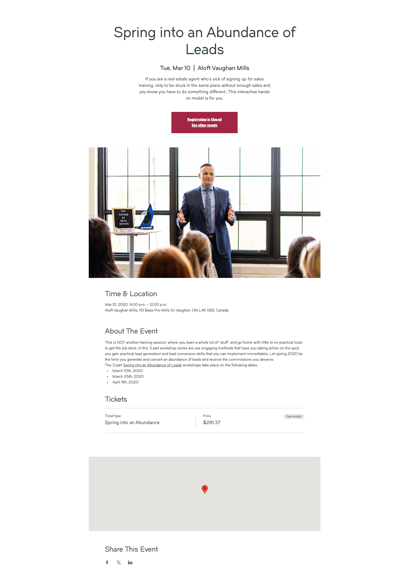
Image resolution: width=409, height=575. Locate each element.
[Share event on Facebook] (107, 562)
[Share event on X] (118, 562)
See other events (205, 125)
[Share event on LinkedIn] (130, 562)
